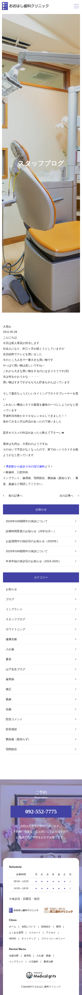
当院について (28, 926)
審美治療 (48, 961)
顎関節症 (11, 749)
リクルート (35, 932)
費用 (58, 926)
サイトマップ (28, 938)
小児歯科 (33, 961)
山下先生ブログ (15, 669)
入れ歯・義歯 (43, 955)
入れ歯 (10, 649)
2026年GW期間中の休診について (27, 521)
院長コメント (14, 719)
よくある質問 (16, 932)
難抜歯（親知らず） (18, 739)
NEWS (12, 938)
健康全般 (11, 639)
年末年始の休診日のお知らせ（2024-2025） (33, 561)
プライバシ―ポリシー (53, 938)
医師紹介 (46, 926)
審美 (8, 659)
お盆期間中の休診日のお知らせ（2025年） (33, 541)
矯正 (8, 689)
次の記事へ (66, 495)
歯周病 (10, 679)
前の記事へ (15, 495)
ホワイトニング (15, 629)
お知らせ (11, 589)
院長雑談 (11, 729)
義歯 (8, 699)
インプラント (14, 609)
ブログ (10, 599)
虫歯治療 (14, 955)
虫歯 (8, 709)
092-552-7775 (41, 811)
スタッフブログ (15, 619)
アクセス (51, 932)
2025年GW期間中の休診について (27, 551)
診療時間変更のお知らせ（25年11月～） (31, 531)
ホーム (12, 926)
